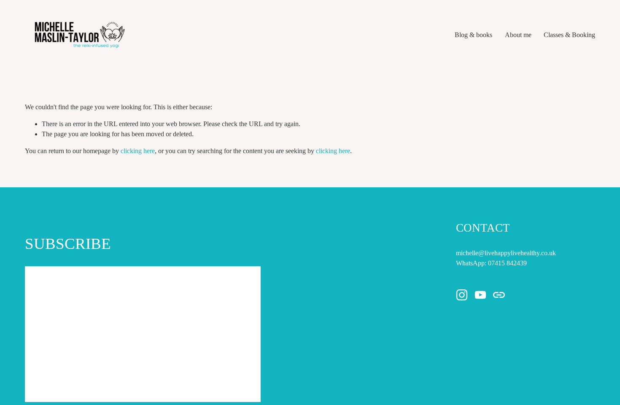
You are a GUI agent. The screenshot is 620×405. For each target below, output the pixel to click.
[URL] (499, 295)
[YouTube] (480, 295)
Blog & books (473, 34)
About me (518, 34)
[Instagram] (462, 295)
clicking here (138, 150)
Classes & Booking (569, 34)
